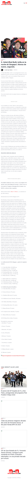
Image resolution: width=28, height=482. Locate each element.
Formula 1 (3, 59)
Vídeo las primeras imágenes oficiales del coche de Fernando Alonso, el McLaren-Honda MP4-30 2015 (13, 422)
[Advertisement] (14, 21)
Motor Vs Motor (14, 191)
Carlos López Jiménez (8, 69)
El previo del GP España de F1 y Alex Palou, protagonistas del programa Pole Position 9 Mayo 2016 (14, 393)
